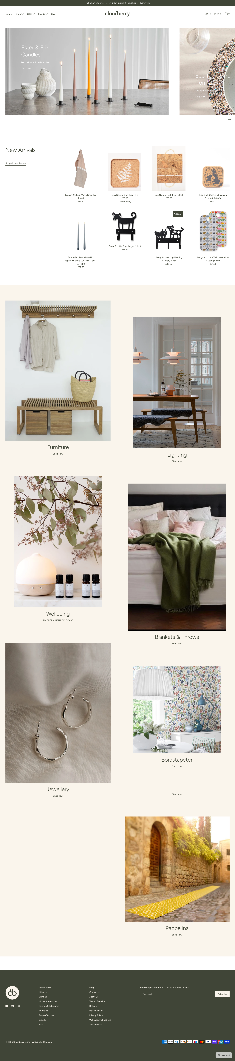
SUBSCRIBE (117, 565)
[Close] (151, 486)
